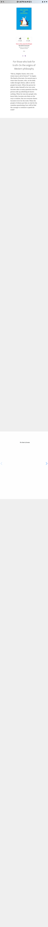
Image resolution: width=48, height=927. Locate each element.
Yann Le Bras (19, 44)
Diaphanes (24, 2)
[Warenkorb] (46, 2)
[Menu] (1, 2)
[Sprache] (44, 2)
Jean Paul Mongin (27, 44)
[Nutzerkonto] (42, 2)
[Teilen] (25, 56)
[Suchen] (3, 2)
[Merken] (23, 56)
